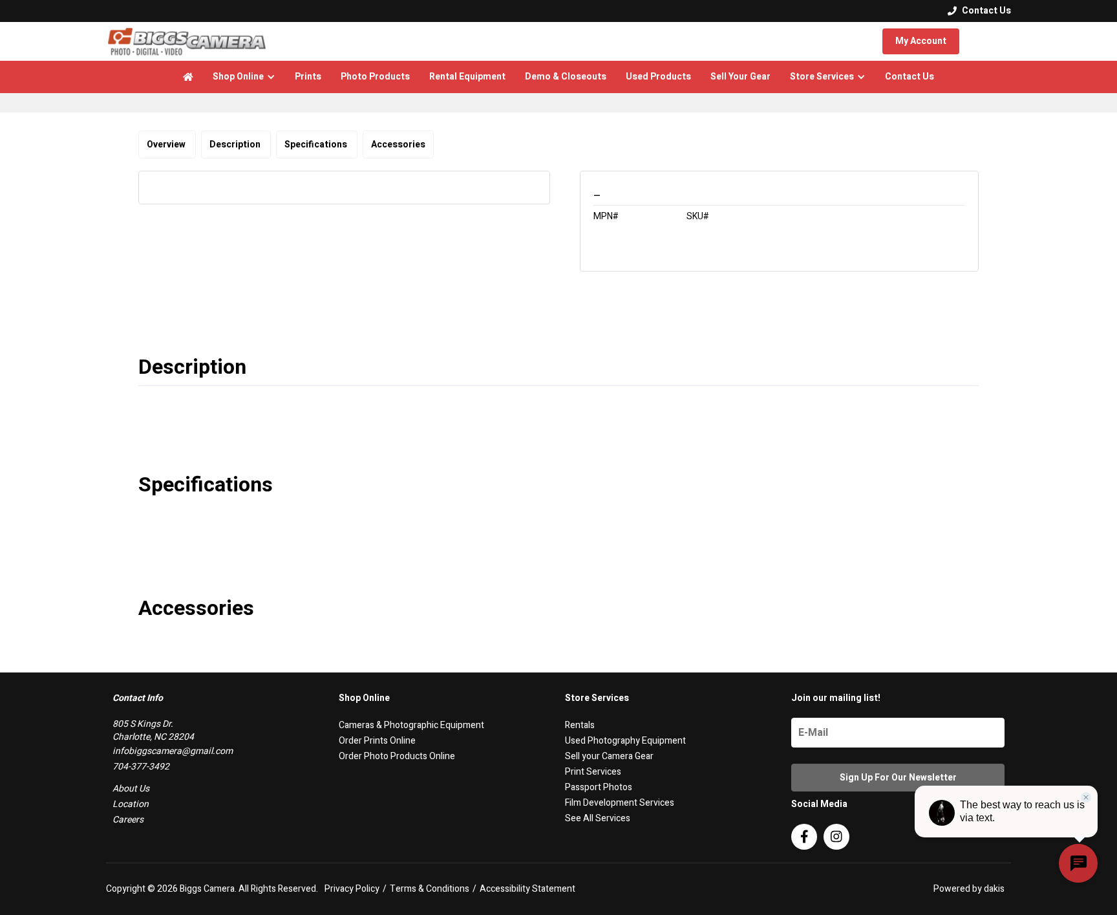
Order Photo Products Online (397, 756)
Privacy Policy (351, 889)
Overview (167, 144)
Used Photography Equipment (625, 741)
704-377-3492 (140, 766)
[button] (244, 77)
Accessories (398, 144)
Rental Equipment (467, 76)
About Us (130, 788)
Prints (308, 76)
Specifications (316, 144)
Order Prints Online (377, 741)
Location (130, 804)
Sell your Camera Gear (609, 756)
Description (235, 144)
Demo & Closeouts (565, 76)
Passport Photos (598, 787)
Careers (128, 819)
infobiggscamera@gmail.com (172, 751)
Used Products (658, 76)
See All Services (597, 818)
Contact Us (909, 76)
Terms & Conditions (429, 889)
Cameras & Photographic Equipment (411, 725)
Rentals (580, 725)
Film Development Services (619, 803)
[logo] (187, 41)
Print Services (593, 772)
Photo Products (375, 76)
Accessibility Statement (527, 889)
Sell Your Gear (740, 76)
